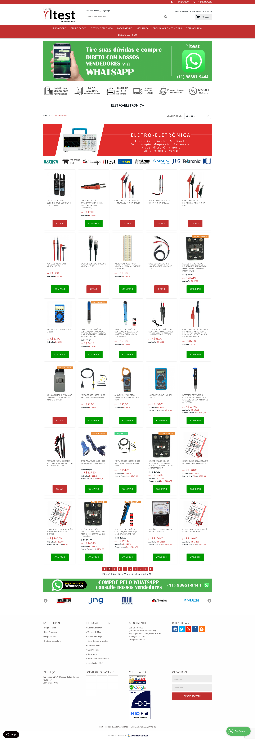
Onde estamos (94, 645)
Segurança (92, 654)
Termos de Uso (94, 632)
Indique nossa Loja (52, 641)
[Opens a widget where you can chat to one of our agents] (11, 735)
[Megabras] (127, 601)
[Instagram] (175, 629)
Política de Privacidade (98, 658)
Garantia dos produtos (98, 641)
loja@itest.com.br (137, 639)
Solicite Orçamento (183, 11)
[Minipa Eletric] (191, 601)
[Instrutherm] (64, 601)
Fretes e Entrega (95, 636)
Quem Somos (93, 650)
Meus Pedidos (198, 11)
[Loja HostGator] (137, 735)
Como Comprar (95, 628)
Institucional (51, 623)
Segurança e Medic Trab (167, 28)
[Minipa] (159, 601)
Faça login (106, 11)
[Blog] (202, 629)
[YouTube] (188, 629)
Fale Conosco (50, 632)
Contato (208, 11)
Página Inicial (50, 628)
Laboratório (125, 28)
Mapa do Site (50, 636)
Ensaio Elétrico (127, 35)
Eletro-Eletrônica (102, 28)
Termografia (194, 28)
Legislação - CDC (95, 663)
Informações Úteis (98, 623)
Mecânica (143, 28)
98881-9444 (204, 2)
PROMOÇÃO (59, 28)
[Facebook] (195, 629)
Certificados (78, 28)
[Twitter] (182, 629)
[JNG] (95, 601)
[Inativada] (149, 705)
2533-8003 (181, 2)
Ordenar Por (174, 116)
